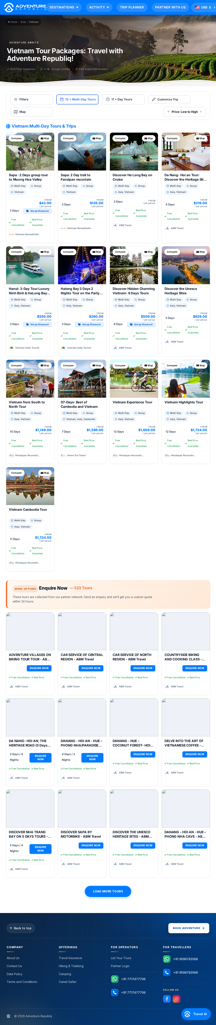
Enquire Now (39, 668)
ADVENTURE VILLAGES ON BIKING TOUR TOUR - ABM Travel (30, 659)
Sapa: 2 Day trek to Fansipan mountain (76, 177)
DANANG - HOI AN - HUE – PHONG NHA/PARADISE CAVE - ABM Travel (81, 745)
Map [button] (46, 138)
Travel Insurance (70, 958)
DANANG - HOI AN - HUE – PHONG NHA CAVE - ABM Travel (185, 836)
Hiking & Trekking (71, 966)
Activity (99, 7)
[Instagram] (176, 999)
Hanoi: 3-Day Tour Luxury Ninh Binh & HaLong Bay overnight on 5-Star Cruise (30, 293)
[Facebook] (167, 999)
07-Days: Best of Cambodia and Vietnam (79, 404)
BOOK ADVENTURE (186, 928)
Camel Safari (67, 982)
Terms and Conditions (22, 982)
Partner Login (120, 966)
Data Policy (14, 974)
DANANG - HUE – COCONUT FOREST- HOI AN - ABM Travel (131, 745)
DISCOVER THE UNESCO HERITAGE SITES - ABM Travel (131, 836)
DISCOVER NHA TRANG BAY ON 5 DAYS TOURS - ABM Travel (28, 836)
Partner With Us (170, 7)
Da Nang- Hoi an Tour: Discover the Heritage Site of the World (185, 179)
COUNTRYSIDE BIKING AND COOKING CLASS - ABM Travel (183, 659)
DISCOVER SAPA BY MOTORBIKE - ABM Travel (81, 834)
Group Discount (39, 210)
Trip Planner (132, 7)
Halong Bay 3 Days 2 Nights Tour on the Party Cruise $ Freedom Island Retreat (80, 295)
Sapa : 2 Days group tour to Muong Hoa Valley (28, 177)
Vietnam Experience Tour (132, 402)
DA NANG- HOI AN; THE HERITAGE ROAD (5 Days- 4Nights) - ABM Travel (29, 745)
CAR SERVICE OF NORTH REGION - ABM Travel (132, 657)
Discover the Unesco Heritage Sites (181, 291)
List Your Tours (121, 958)
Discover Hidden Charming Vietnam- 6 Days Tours (134, 291)
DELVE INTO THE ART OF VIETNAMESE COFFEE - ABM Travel (184, 745)
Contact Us (14, 966)
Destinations (64, 7)
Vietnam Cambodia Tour (28, 510)
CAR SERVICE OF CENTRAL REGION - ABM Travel (82, 657)
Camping (65, 974)
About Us (13, 958)
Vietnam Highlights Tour (184, 402)
